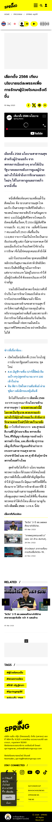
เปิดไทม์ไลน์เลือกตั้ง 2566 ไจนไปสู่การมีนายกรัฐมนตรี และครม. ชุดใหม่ (26, 362)
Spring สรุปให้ (32, 14)
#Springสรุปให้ (14, 691)
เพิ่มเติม (9, 791)
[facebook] (28, 105)
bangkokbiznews (36, 790)
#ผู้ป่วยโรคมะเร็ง (15, 672)
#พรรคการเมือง (15, 679)
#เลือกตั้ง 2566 (15, 698)
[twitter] (34, 105)
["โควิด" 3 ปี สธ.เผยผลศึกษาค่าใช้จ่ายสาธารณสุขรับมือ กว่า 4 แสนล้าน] (26, 598)
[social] (22, 772)
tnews (31, 799)
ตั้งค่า (8, 803)
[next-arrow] (46, 602)
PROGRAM (18, 14)
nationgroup (34, 786)
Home (7, 14)
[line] (39, 105)
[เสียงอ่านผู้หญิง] (24, 23)
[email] (45, 105)
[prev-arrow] (6, 602)
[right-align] (40, 5)
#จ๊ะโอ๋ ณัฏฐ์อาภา (15, 685)
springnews (33, 795)
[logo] (10, 5)
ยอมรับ (9, 797)
